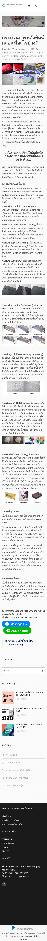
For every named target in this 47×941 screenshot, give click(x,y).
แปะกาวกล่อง (14, 59)
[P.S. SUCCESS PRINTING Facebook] (4, 884)
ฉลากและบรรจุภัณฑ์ (15, 778)
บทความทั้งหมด (14, 52)
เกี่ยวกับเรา (6, 816)
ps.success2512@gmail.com (17, 876)
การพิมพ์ (10, 755)
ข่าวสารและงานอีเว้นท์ (16, 770)
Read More (21, 699)
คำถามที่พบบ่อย (8, 843)
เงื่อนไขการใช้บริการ (10, 820)
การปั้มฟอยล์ (13, 56)
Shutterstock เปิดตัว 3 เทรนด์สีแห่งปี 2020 (29, 725)
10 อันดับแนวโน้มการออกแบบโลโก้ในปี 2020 (29, 693)
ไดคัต (23, 59)
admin (7, 49)
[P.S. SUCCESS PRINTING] (12, 4)
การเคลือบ (24, 56)
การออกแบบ (11, 762)
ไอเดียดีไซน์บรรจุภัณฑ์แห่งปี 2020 (29, 709)
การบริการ (6, 847)
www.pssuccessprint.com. (22, 936)
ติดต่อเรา (5, 851)
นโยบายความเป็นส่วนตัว (12, 824)
